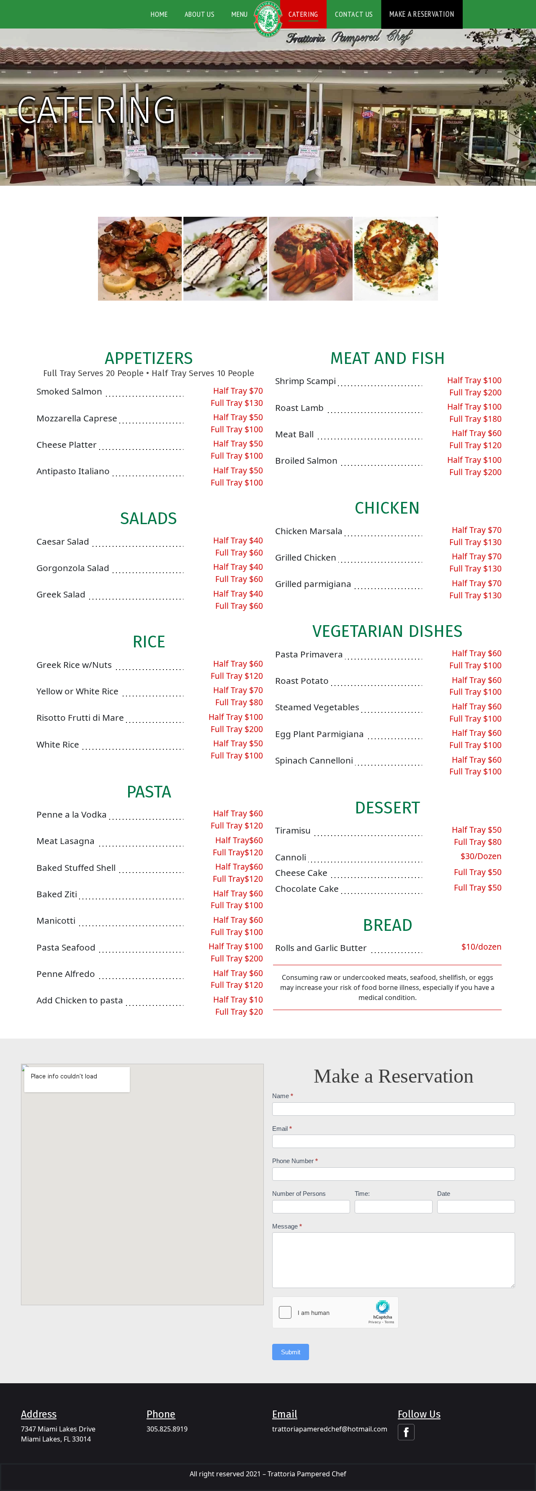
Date (443, 1193)
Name (282, 1095)
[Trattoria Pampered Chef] (268, 19)
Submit (290, 1352)
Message (287, 1226)
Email (282, 1128)
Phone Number (295, 1160)
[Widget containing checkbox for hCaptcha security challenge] (335, 1312)
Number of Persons (299, 1193)
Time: (362, 1193)
